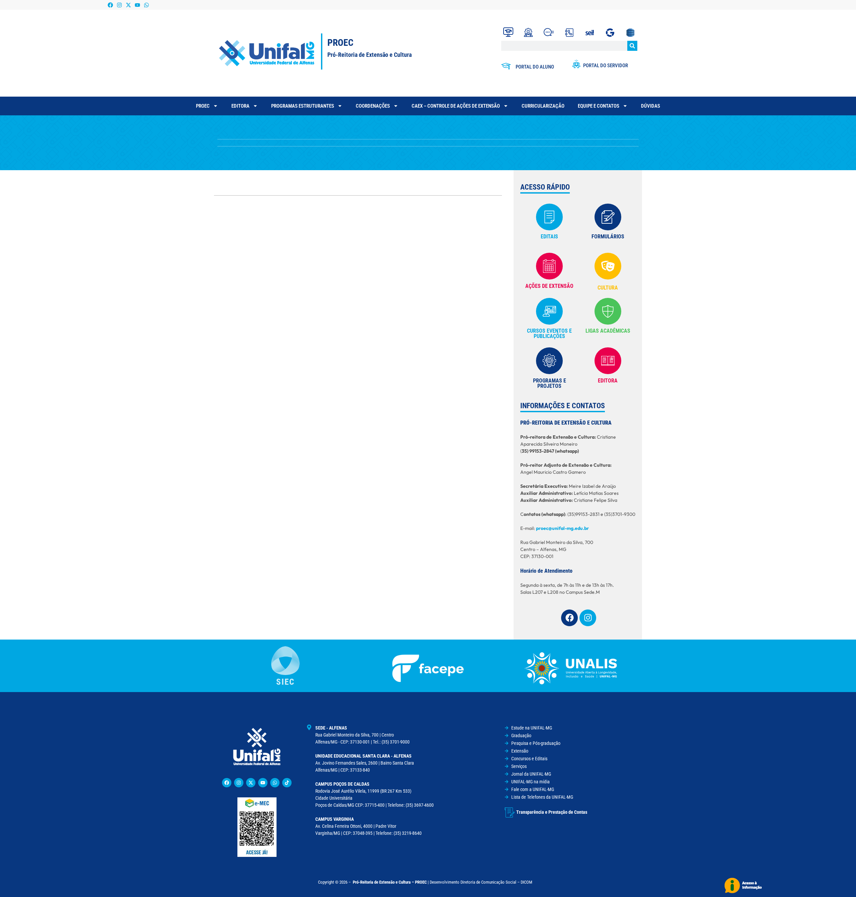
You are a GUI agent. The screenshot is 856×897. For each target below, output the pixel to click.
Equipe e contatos (598, 106)
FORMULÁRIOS (608, 236)
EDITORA (608, 380)
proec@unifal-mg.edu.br (562, 528)
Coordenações (373, 106)
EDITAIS (549, 236)
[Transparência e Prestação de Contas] (510, 812)
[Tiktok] (287, 782)
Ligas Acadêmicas (607, 331)
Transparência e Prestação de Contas (551, 812)
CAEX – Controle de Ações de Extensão (456, 106)
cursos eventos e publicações (549, 333)
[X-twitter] (128, 5)
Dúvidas (650, 106)
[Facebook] (110, 5)
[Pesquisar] (632, 46)
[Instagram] (119, 5)
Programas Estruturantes (302, 106)
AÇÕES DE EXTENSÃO (549, 286)
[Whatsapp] (146, 5)
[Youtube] (137, 5)
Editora (240, 106)
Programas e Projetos (549, 383)
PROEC (203, 106)
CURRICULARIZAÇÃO (543, 106)
